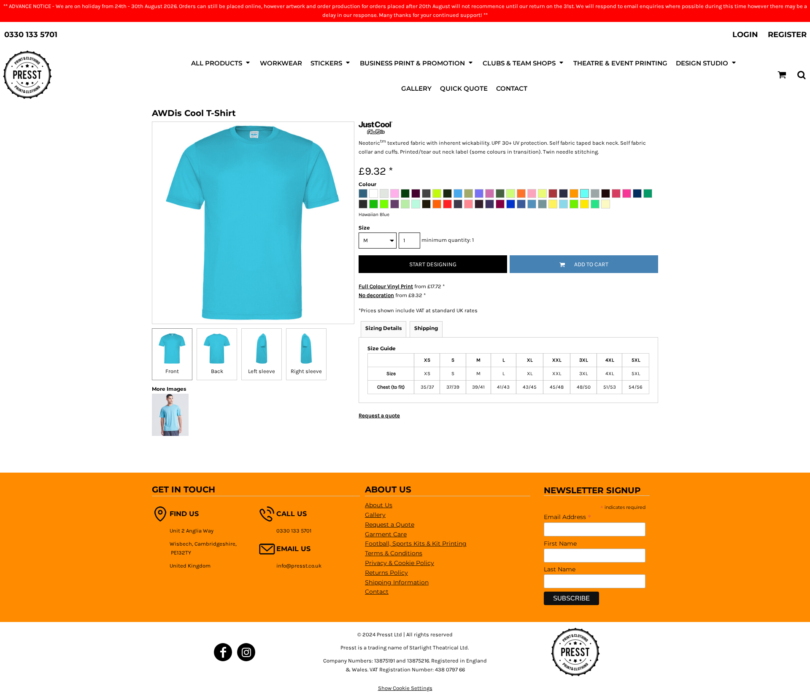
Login (745, 34)
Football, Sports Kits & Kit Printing (416, 543)
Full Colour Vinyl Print (386, 286)
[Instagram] (246, 652)
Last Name (559, 569)
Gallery (375, 515)
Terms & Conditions (393, 553)
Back (217, 371)
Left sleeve (261, 371)
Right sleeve (306, 371)
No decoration (376, 295)
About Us (378, 505)
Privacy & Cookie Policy (399, 563)
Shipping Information (397, 582)
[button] (221, 62)
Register (787, 34)
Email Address (567, 517)
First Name (560, 543)
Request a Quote (389, 524)
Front (172, 371)
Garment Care (386, 534)
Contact (377, 591)
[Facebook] (223, 652)
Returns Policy (386, 572)
